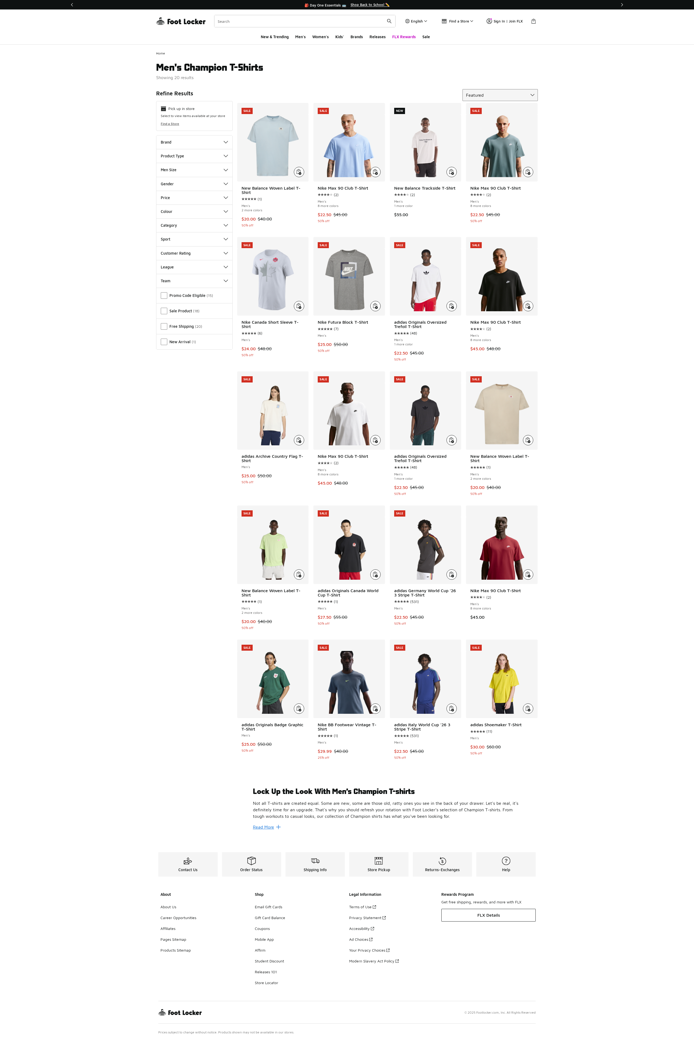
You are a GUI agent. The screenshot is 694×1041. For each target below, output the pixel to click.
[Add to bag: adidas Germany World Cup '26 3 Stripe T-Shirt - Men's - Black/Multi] (451, 574)
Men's (300, 36)
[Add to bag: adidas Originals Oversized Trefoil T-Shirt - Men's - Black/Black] (451, 440)
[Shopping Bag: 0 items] (533, 21)
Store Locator (266, 982)
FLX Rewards (404, 36)
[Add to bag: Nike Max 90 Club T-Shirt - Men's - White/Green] (528, 172)
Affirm (260, 950)
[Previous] (72, 4)
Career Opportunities (178, 917)
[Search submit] (389, 21)
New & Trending (275, 36)
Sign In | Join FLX (508, 21)
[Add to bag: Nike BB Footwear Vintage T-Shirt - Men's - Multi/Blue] (375, 708)
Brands (357, 36)
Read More (263, 827)
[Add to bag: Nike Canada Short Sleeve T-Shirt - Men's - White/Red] (299, 306)
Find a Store (170, 124)
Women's (320, 36)
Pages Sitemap (173, 939)
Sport (165, 239)
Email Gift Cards (268, 906)
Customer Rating (176, 253)
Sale (426, 36)
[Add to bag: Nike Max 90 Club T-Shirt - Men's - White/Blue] (375, 172)
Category (169, 225)
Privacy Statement (365, 917)
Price (165, 197)
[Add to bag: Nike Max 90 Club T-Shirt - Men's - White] (375, 440)
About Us (168, 906)
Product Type (172, 156)
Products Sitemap (175, 950)
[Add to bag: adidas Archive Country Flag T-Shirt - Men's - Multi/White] (299, 440)
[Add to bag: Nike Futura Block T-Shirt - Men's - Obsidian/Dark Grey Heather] (375, 306)
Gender (167, 183)
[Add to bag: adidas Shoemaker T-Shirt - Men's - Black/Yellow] (528, 708)
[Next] (622, 4)
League (167, 267)
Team (166, 280)
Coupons (262, 928)
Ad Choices (358, 939)
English (417, 21)
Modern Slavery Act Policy (371, 961)
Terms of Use (360, 906)
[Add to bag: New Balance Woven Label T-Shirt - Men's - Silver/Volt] (299, 574)
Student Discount (269, 961)
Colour (166, 211)
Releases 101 (266, 971)
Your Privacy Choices (367, 950)
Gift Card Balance (270, 917)
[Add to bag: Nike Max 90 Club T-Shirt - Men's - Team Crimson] (528, 574)
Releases (378, 36)
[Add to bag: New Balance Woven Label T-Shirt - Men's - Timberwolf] (528, 440)
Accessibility (359, 928)
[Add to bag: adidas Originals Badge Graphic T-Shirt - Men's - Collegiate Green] (299, 708)
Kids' (339, 36)
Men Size (168, 169)
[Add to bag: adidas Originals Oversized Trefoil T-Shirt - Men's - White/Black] (451, 306)
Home (160, 53)
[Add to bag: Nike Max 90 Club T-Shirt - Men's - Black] (528, 306)
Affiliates (167, 928)
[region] (347, 5)
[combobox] (304, 21)
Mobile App (264, 939)
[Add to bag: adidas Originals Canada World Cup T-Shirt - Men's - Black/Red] (375, 574)
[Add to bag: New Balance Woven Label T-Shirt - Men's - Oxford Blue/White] (299, 172)
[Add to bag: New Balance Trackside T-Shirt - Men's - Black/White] (451, 172)
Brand (166, 142)
